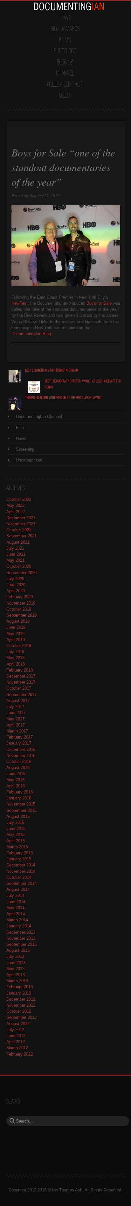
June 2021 (15, 554)
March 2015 (17, 847)
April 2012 (15, 1041)
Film (20, 427)
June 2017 (15, 712)
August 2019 (18, 621)
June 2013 (15, 962)
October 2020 (18, 566)
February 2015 (19, 853)
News (65, 18)
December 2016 (20, 749)
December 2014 (20, 865)
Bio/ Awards (65, 29)
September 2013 (21, 944)
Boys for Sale (99, 303)
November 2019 (20, 603)
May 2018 (15, 657)
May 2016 (15, 780)
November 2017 (20, 682)
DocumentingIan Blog (31, 333)
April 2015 (15, 840)
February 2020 (19, 596)
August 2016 (18, 767)
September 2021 (21, 535)
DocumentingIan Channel (39, 416)
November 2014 (20, 871)
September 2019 (21, 615)
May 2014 (15, 907)
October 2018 (18, 645)
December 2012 (20, 999)
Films (65, 40)
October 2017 (18, 688)
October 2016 (18, 761)
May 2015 (15, 834)
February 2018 (19, 670)
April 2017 (15, 725)
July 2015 (15, 822)
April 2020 (15, 590)
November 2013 (20, 938)
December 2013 (20, 932)
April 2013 (15, 974)
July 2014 (15, 895)
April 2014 (15, 913)
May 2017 (15, 719)
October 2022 (18, 499)
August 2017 (18, 700)
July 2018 (15, 651)
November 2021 (20, 523)
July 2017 (15, 706)
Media (65, 96)
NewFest (19, 303)
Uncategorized (29, 460)
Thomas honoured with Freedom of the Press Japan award (63, 398)
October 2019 (18, 609)
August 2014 (18, 889)
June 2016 (15, 773)
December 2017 (20, 676)
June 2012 (15, 1035)
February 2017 (19, 737)
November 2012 (20, 1005)
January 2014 (18, 926)
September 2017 (21, 694)
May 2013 (15, 968)
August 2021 (18, 542)
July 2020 (15, 578)
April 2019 (15, 639)
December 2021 (20, 517)
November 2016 (20, 755)
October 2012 (18, 1011)
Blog (62, 62)
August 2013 (18, 950)
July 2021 (15, 548)
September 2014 (21, 883)
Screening (25, 449)
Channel (65, 73)
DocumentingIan (69, 6)
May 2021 (15, 560)
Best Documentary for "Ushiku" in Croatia (51, 370)
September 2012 (21, 1017)
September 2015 (21, 810)
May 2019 (15, 633)
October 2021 (18, 529)
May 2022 (15, 505)
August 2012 (18, 1023)
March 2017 (17, 731)
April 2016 (15, 786)
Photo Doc (65, 51)
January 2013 (18, 993)
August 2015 (18, 816)
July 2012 (15, 1029)
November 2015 (20, 804)
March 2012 (17, 1047)
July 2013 (15, 956)
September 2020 (21, 572)
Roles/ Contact (65, 85)
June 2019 (15, 627)
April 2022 (15, 511)
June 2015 (15, 828)
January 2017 (18, 743)
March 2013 (17, 980)
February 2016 (19, 792)
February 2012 (19, 1054)
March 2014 (17, 920)
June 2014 (15, 901)
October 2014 (18, 877)
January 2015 (18, 859)
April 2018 (15, 664)
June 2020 (15, 584)
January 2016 (18, 798)
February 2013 (19, 986)
